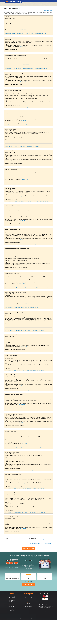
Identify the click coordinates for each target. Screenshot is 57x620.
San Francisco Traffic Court (40, 370)
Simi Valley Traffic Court (40, 512)
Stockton (28, 447)
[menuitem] (40, 4)
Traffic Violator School (17, 244)
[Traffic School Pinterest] (47, 593)
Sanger (28, 307)
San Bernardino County (34, 532)
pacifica (31, 183)
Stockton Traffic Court (40, 447)
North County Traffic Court (40, 244)
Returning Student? (28, 550)
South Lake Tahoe (29, 330)
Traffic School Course (16, 146)
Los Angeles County (32, 107)
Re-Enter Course (11, 606)
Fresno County (32, 307)
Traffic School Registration (17, 287)
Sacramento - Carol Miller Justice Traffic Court (11, 409)
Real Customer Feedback (28, 596)
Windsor (28, 370)
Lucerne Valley (28, 532)
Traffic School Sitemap (28, 607)
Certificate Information (28, 606)
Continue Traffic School (20, 33)
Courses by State (11, 609)
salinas (30, 427)
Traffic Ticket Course (17, 183)
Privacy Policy (32, 616)
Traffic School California (8, 33)
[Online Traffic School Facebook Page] (42, 593)
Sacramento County (31, 68)
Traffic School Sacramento (8, 68)
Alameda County (31, 33)
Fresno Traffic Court (37, 307)
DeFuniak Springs (26, 124)
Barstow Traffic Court (41, 532)
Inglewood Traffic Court (39, 107)
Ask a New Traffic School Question (10, 540)
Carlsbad (29, 244)
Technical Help (14, 33)
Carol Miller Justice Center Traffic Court (40, 68)
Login (24, 33)
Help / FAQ (28, 603)
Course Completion (18, 124)
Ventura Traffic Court (39, 488)
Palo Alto (31, 390)
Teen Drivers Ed (11, 601)
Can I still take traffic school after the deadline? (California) (39, 542)
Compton (27, 107)
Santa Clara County (35, 390)
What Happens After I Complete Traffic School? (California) (39, 539)
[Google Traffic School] (49, 593)
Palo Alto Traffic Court (42, 390)
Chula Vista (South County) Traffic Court (42, 224)
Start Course (12, 607)
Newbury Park (29, 488)
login (25, 488)
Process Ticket (19, 68)
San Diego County (33, 224)
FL (43, 124)
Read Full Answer (23, 29)
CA (45, 33)
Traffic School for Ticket (8, 107)
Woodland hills (29, 512)
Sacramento (26, 68)
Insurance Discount (12, 597)
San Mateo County (34, 183)
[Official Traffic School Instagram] (44, 593)
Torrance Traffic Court (43, 201)
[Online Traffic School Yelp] (40, 593)
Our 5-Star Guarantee (28, 597)
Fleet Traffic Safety (12, 600)
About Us (28, 594)
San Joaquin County (35, 330)
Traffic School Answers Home (48, 10)
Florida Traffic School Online (9, 146)
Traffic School (12, 594)
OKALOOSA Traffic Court (39, 124)
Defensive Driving (12, 596)
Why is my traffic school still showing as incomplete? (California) (40, 543)
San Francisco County (33, 370)
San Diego (28, 224)
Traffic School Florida (8, 124)
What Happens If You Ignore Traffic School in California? (38, 540)
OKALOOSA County (32, 124)
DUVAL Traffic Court (38, 146)
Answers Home (6, 539)
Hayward (27, 33)
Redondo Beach (31, 287)
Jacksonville (28, 146)
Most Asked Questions (14, 539)
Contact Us (28, 609)
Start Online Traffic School (28, 548)
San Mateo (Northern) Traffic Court (43, 183)
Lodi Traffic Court (41, 330)
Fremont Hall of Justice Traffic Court (39, 33)
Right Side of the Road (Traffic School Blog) (28, 598)
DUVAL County (32, 146)
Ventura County (34, 488)
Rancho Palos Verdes (30, 201)
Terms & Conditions (26, 616)
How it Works (12, 610)
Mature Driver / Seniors (12, 598)
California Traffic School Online (9, 183)
